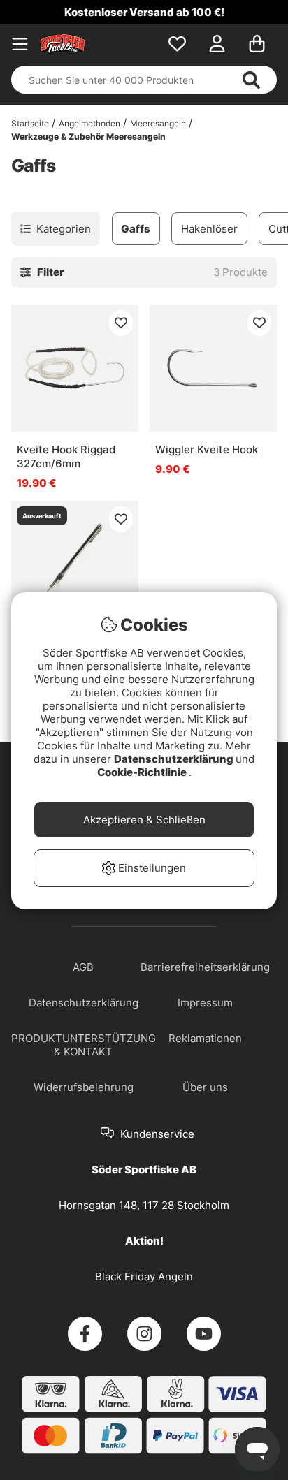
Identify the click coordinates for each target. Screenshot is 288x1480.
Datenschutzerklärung (175, 758)
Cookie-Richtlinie (143, 772)
